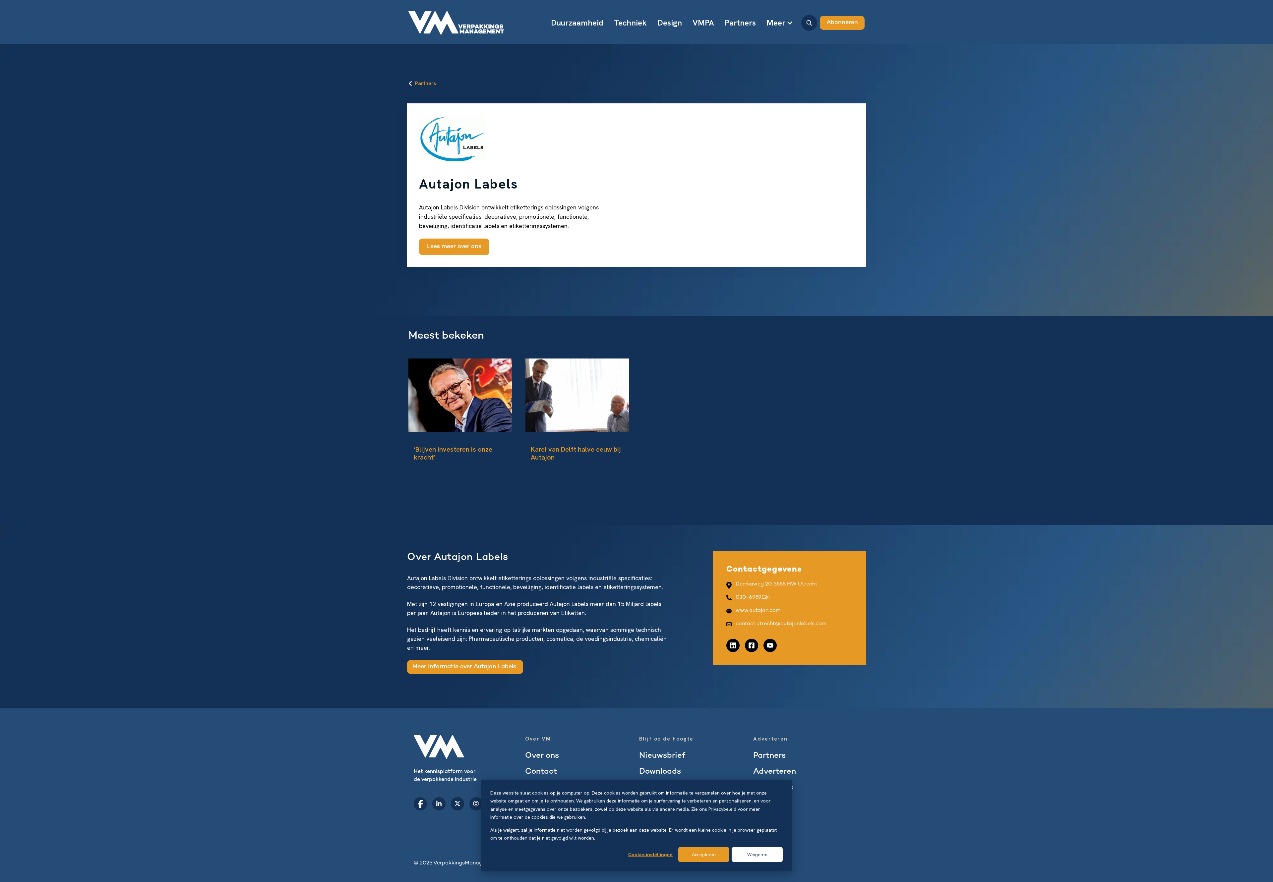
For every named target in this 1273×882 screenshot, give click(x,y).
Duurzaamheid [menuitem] (577, 23)
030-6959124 (753, 597)
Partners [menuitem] (740, 23)
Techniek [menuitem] (630, 23)
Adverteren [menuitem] (774, 772)
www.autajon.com (758, 611)
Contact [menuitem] (541, 772)
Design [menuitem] (669, 23)
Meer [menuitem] (775, 23)
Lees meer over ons (454, 247)
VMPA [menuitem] (703, 23)
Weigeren (757, 854)
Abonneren (842, 23)
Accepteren (704, 854)
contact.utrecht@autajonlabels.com (781, 624)
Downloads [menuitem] (660, 772)
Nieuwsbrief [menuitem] (662, 756)
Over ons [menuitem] (542, 756)
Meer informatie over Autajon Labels (465, 667)
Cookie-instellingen (650, 854)
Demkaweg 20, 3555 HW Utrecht (777, 584)
